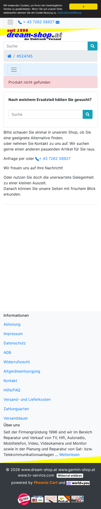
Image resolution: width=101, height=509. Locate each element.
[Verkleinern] (10, 22)
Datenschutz (15, 343)
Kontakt (10, 380)
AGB (7, 352)
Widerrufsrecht (17, 361)
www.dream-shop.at (39, 469)
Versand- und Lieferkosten (27, 399)
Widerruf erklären (70, 475)
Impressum (13, 333)
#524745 (25, 56)
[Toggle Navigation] (13, 69)
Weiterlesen (69, 454)
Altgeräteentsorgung (22, 371)
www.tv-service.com (36, 475)
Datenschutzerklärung (69, 12)
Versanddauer (16, 418)
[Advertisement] (50, 258)
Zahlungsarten (16, 408)
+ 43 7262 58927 (38, 21)
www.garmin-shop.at (76, 469)
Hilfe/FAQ (12, 390)
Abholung (12, 324)
